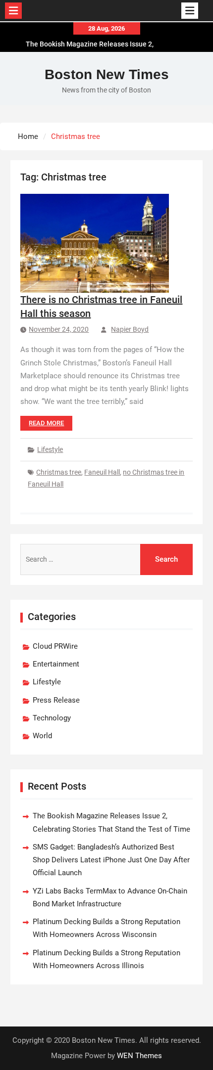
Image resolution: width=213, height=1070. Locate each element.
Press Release (56, 700)
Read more (46, 423)
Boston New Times (107, 74)
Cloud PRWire (55, 646)
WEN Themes (139, 1055)
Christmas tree (58, 472)
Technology (52, 717)
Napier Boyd (130, 329)
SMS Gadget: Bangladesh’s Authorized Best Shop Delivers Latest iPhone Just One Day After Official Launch (111, 860)
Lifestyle (50, 449)
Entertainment (56, 664)
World (42, 735)
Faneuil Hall (102, 472)
